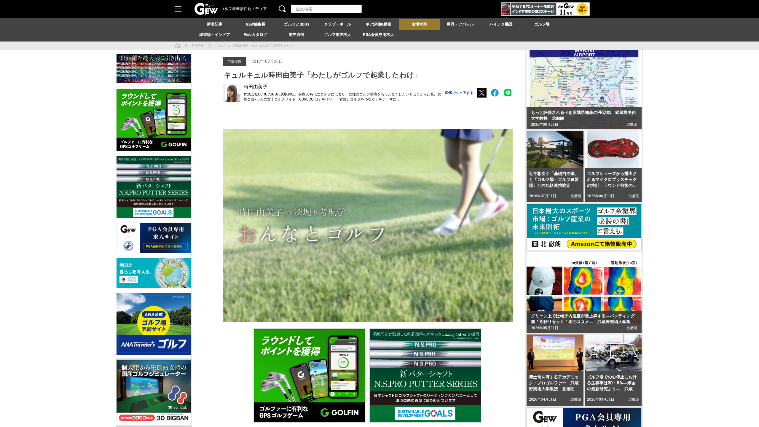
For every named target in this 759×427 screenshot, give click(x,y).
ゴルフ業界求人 (337, 34)
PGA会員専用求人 (378, 34)
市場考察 (198, 45)
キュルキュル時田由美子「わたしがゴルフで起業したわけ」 (256, 45)
